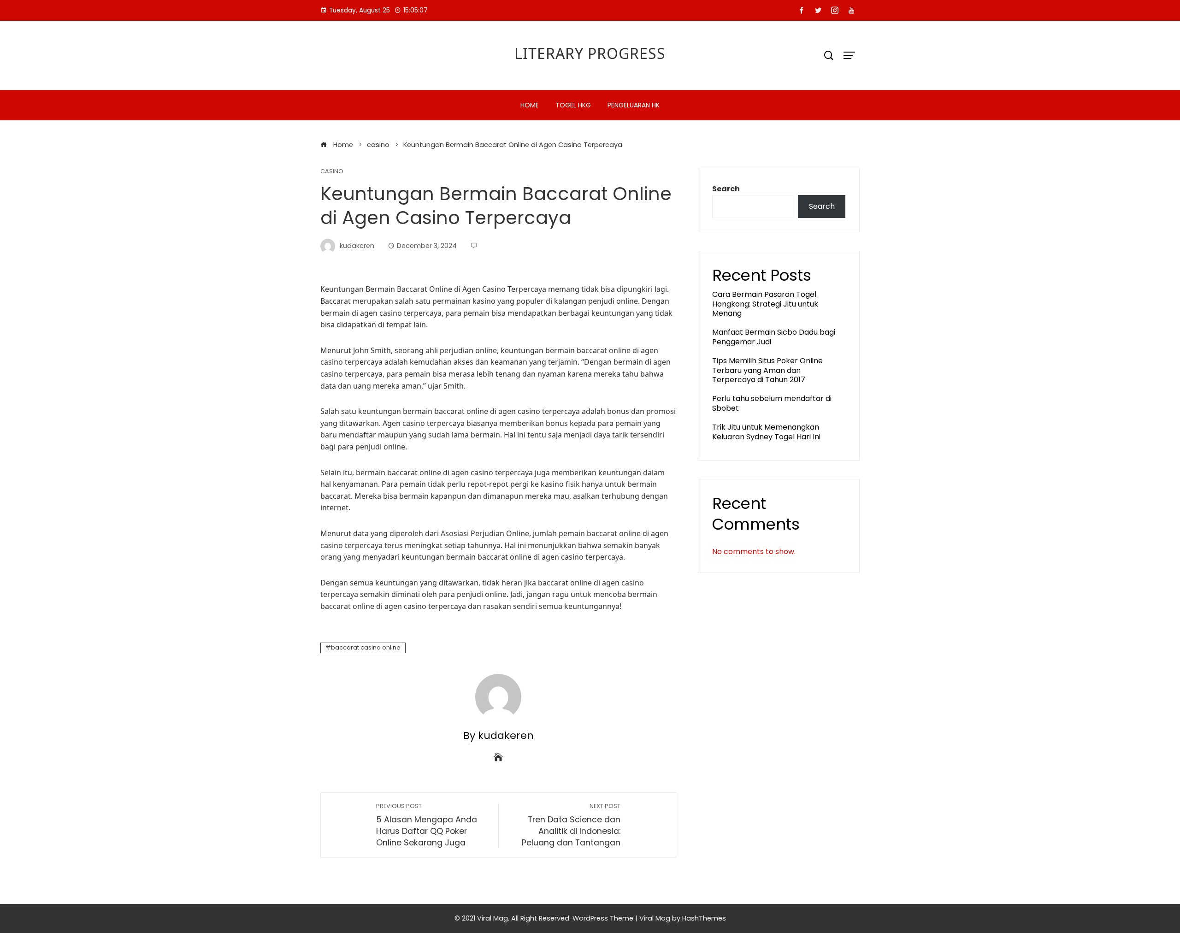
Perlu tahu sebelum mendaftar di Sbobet (772, 403)
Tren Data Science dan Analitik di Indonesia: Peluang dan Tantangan (571, 825)
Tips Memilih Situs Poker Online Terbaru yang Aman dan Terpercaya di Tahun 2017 (767, 370)
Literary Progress (590, 53)
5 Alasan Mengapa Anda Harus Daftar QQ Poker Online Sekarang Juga (426, 825)
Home (529, 105)
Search (726, 188)
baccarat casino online (366, 647)
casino (331, 172)
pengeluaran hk (634, 105)
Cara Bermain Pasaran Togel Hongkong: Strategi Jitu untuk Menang (765, 304)
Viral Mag (654, 918)
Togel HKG (573, 105)
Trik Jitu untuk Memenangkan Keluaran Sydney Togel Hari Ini (766, 432)
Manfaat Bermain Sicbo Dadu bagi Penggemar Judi (773, 337)
